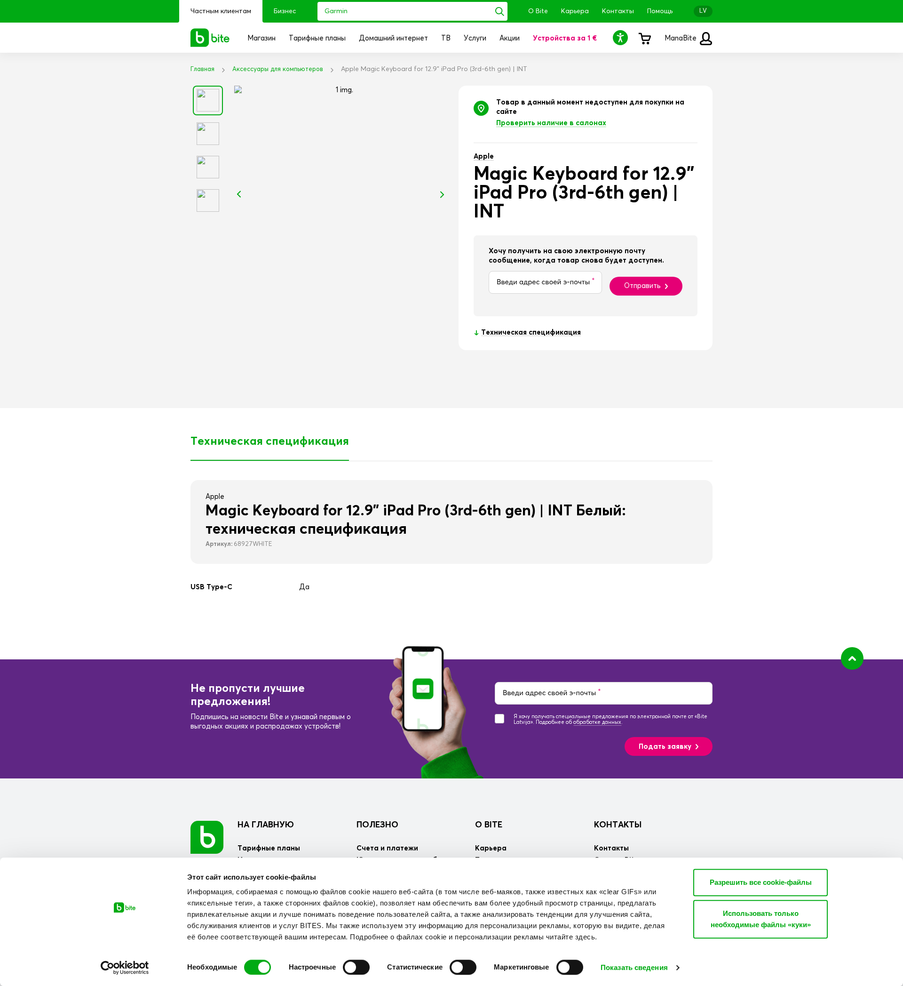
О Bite (538, 11)
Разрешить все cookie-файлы (761, 882)
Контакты (618, 11)
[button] (622, 37)
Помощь (660, 11)
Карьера (575, 11)
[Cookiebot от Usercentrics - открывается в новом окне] (125, 968)
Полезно (377, 825)
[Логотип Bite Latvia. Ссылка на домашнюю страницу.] (210, 37)
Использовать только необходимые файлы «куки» (761, 919)
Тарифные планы (269, 848)
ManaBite (681, 38)
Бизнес (285, 11)
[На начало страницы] (852, 658)
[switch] (356, 967)
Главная (202, 69)
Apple (484, 156)
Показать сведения (634, 967)
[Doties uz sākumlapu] (206, 837)
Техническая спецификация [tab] (269, 441)
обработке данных (597, 722)
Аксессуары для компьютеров (277, 69)
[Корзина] (644, 37)
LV (703, 11)
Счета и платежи (387, 848)
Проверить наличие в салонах (551, 123)
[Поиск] (499, 11)
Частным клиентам (220, 11)
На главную (266, 825)
